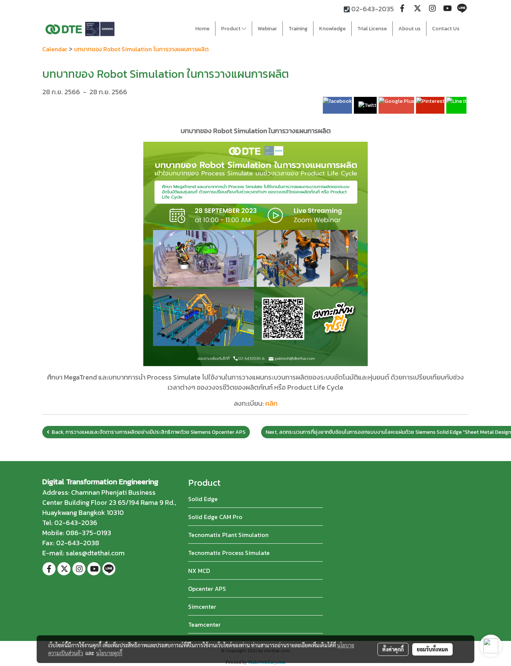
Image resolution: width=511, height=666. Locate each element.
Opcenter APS (207, 588)
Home (202, 29)
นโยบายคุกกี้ (109, 653)
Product (231, 29)
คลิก (271, 403)
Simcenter (202, 606)
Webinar (267, 29)
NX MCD (199, 570)
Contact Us (445, 29)
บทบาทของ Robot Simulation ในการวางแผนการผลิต (141, 48)
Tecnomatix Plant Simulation (228, 534)
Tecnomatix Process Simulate (229, 552)
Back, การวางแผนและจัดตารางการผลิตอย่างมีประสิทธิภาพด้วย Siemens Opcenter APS (147, 432)
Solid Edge (203, 498)
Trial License (372, 29)
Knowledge (332, 29)
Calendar (54, 48)
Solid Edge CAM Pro (215, 516)
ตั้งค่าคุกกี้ (393, 649)
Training (297, 29)
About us (409, 29)
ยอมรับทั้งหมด (432, 649)
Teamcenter (204, 624)
